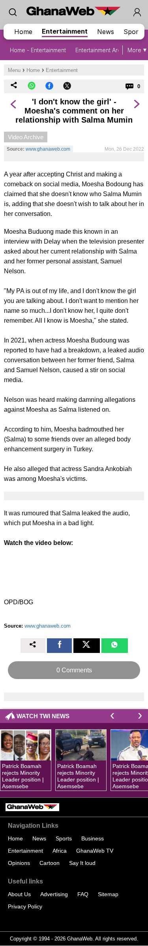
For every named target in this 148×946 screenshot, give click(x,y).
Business (92, 838)
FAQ (82, 894)
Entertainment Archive (103, 50)
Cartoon (49, 863)
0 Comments (74, 670)
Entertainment (65, 31)
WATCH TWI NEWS (43, 716)
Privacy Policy (25, 906)
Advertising (54, 894)
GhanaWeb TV (94, 851)
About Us (19, 894)
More (134, 50)
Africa (59, 851)
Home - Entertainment (38, 50)
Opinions (19, 863)
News (105, 32)
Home (23, 32)
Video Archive (25, 137)
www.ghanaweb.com (48, 149)
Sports (134, 32)
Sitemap (108, 894)
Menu (14, 70)
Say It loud (82, 863)
